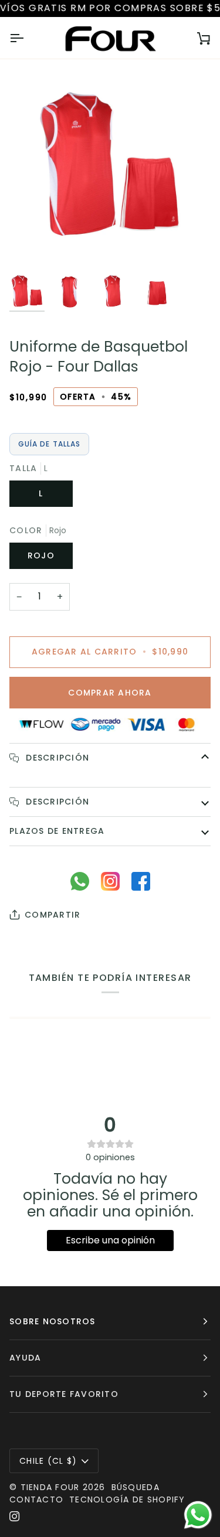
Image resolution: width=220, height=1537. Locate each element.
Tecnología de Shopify (127, 1499)
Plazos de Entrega (56, 831)
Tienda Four (50, 1487)
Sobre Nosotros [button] (52, 1321)
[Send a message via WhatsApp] (198, 1515)
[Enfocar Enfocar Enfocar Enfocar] (110, 167)
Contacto (36, 1499)
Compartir (52, 915)
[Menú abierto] (27, 38)
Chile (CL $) (48, 1461)
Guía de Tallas (49, 444)
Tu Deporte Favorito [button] (64, 1394)
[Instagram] (14, 1516)
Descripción (56, 758)
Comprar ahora (109, 692)
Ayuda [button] (25, 1358)
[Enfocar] (31, 246)
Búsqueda (135, 1487)
